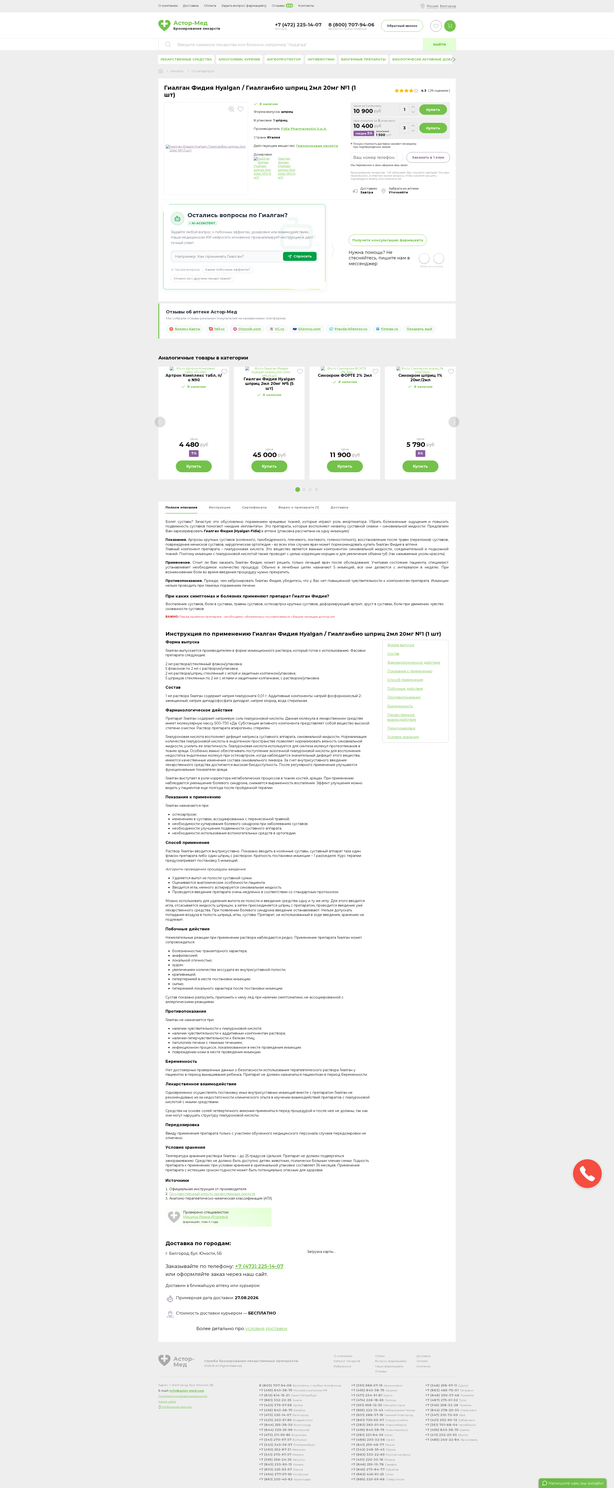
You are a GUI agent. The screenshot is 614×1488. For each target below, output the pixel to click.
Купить (433, 109)
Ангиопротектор (284, 59)
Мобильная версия (177, 1407)
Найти (439, 44)
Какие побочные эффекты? (227, 269)
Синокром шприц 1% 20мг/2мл (420, 377)
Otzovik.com (249, 329)
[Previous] (160, 422)
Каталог (177, 71)
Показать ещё (419, 329)
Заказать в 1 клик (428, 157)
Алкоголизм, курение (239, 59)
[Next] (454, 422)
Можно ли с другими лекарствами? (202, 278)
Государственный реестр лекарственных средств (212, 1194)
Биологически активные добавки (426, 59)
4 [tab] (316, 489)
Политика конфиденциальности (182, 1396)
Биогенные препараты (363, 59)
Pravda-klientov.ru (351, 329)
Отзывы (381, 1371)
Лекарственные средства (186, 59)
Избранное (342, 1366)
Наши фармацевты (389, 1366)
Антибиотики (321, 59)
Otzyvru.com (309, 329)
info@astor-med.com (187, 1390)
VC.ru (279, 329)
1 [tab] (297, 489)
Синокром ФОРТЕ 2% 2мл (345, 375)
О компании (343, 1356)
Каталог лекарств (347, 1361)
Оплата (210, 5)
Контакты (424, 1366)
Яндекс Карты (187, 329)
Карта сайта (167, 1401)
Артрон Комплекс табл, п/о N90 (193, 377)
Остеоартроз (203, 71)
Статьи (380, 1356)
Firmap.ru (389, 329)
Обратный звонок (402, 26)
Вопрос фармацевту (391, 1361)
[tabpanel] (193, 423)
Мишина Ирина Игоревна (205, 1217)
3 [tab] (310, 489)
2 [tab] (304, 489)
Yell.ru (219, 329)
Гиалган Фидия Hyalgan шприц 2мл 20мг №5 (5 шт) (286, 168)
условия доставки (266, 1328)
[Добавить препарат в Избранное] (240, 109)
